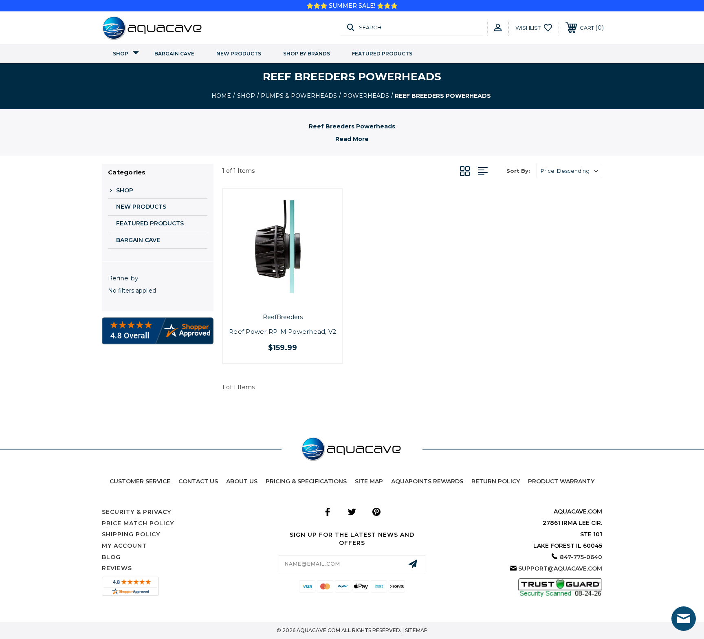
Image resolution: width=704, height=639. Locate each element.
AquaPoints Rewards (427, 481)
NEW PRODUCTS (238, 54)
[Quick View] (273, 299)
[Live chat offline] (683, 618)
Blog (111, 557)
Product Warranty (561, 481)
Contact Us (198, 481)
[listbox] (569, 171)
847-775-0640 (581, 557)
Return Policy (495, 481)
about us (241, 481)
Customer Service (140, 481)
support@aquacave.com (560, 568)
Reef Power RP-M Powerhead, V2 (282, 331)
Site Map (369, 481)
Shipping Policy (131, 534)
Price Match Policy (138, 523)
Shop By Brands (306, 54)
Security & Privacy (136, 512)
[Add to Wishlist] (291, 299)
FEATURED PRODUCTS (382, 54)
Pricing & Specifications (306, 481)
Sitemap (416, 630)
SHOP (120, 54)
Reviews (117, 568)
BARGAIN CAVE (174, 54)
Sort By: (518, 170)
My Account (124, 545)
